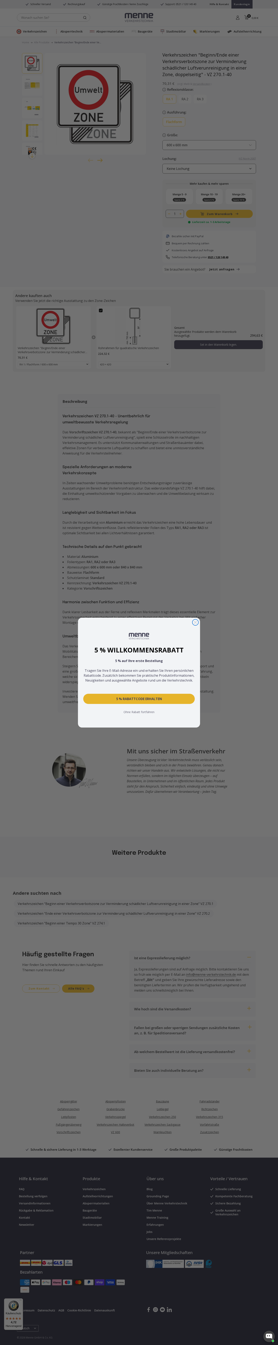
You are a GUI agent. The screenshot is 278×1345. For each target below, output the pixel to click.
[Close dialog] (195, 622)
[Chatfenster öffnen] (269, 1336)
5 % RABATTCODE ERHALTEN (139, 699)
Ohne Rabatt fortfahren (139, 712)
